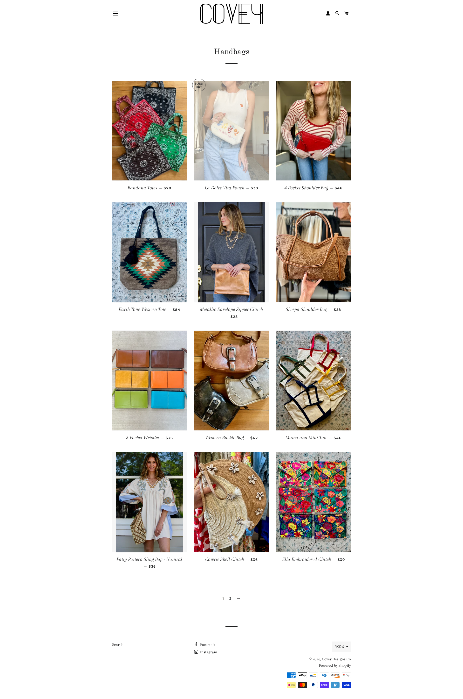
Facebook (207, 644)
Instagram (208, 652)
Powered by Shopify (335, 665)
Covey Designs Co (336, 659)
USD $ (339, 646)
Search (117, 644)
